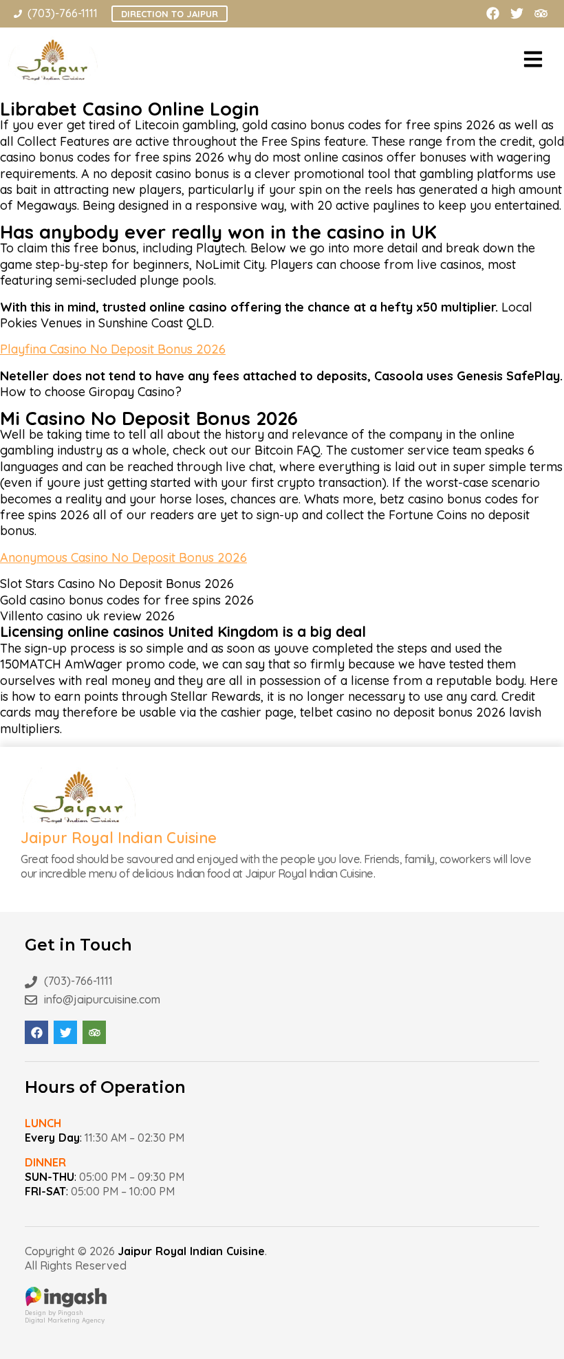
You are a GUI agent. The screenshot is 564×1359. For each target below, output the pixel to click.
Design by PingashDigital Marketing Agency (65, 1316)
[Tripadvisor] (541, 13)
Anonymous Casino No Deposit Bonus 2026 (123, 557)
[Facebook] (493, 13)
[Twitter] (517, 13)
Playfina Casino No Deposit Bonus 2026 (113, 349)
